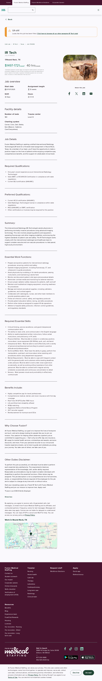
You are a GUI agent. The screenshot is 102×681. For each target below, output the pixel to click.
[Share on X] (76, 93)
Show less (8, 497)
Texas (22, 44)
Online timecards (11, 586)
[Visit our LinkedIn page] (81, 648)
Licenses (8, 624)
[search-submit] (32, 10)
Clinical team (32, 597)
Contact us (9, 573)
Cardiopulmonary (33, 587)
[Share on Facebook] (69, 93)
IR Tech (15, 44)
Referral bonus (78, 575)
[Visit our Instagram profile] (76, 648)
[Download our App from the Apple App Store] (87, 657)
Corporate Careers (58, 2)
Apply (75, 568)
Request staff (56, 568)
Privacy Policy (30, 515)
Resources (9, 604)
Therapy (30, 581)
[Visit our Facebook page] (65, 648)
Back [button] (10, 19)
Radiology (31, 594)
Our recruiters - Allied (12, 630)
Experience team (11, 614)
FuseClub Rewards (11, 617)
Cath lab (30, 578)
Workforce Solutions (57, 571)
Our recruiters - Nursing (13, 627)
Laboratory (31, 584)
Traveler (31, 568)
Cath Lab (7, 44)
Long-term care (32, 590)
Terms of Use (12, 677)
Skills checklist (10, 589)
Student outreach (11, 576)
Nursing (30, 571)
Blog (6, 611)
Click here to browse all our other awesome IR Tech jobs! (57, 34)
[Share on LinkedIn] (83, 93)
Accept (88, 673)
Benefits (8, 608)
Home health (32, 575)
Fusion (8, 2)
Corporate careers (11, 583)
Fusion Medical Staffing (21, 2)
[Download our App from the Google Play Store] (71, 657)
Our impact (9, 580)
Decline (76, 673)
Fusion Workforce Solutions (40, 2)
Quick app (76, 571)
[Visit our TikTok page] (70, 648)
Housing (8, 621)
